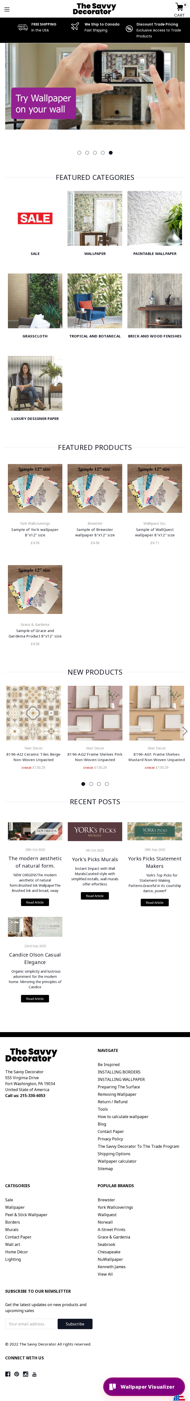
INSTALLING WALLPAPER (121, 1079)
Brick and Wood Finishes (155, 335)
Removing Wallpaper (117, 1094)
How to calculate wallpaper (123, 1116)
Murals (12, 1229)
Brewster (106, 1200)
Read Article (35, 902)
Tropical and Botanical (95, 335)
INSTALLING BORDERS (119, 1072)
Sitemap (105, 1168)
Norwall (105, 1222)
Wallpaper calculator (117, 1161)
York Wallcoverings (115, 1207)
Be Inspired (108, 1064)
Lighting (13, 1259)
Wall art (12, 1244)
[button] (186, 1326)
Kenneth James (112, 1266)
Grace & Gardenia (114, 1237)
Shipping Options (114, 1153)
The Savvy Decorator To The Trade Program (138, 1146)
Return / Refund (112, 1101)
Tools (103, 1109)
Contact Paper (111, 1131)
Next (185, 731)
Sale (35, 253)
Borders (12, 1222)
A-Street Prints (111, 1229)
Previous (5, 731)
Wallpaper (95, 253)
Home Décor (16, 1252)
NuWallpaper (110, 1259)
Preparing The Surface (119, 1087)
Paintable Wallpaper (154, 253)
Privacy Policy (110, 1139)
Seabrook (106, 1244)
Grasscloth (35, 335)
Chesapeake (109, 1252)
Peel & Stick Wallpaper (26, 1214)
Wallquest (107, 1214)
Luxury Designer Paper (35, 418)
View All (105, 1274)
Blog (102, 1124)
